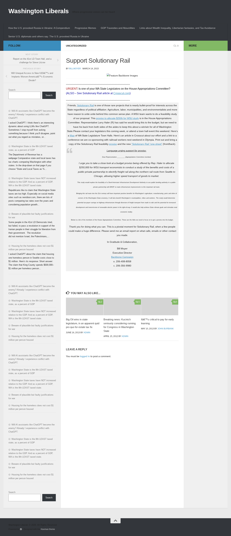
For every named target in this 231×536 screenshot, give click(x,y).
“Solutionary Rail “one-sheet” (146, 144)
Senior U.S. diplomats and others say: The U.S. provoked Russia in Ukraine (48, 36)
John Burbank (166, 328)
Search (11, 90)
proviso (113, 144)
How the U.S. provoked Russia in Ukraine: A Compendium (39, 28)
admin (87, 332)
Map (72, 135)
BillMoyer (75, 68)
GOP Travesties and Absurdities (118, 28)
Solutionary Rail (85, 105)
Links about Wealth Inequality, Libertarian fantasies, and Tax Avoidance (177, 28)
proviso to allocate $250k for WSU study (117, 118)
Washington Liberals (38, 11)
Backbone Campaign (122, 257)
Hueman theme (48, 529)
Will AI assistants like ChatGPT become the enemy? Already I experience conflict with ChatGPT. (31, 114)
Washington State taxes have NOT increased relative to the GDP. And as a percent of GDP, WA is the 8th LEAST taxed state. (32, 182)
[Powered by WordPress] (21, 529)
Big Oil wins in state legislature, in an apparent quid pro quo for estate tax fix (82, 323)
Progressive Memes (85, 28)
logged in (85, 356)
